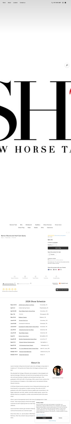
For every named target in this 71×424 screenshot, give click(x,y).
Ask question (63, 235)
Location (15, 2)
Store (4, 2)
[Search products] (67, 65)
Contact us (22, 2)
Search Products (14, 278)
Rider (29, 227)
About (9, 2)
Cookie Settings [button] (52, 420)
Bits (21, 225)
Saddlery (37, 225)
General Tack (13, 225)
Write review (57, 235)
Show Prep (21, 227)
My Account (25, 278)
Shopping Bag (56, 278)
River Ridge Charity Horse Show (27, 311)
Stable (36, 227)
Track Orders (35, 278)
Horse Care (58, 225)
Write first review (63, 289)
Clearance (50, 227)
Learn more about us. (41, 415)
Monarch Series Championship (26, 342)
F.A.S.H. (21, 314)
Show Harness (47, 225)
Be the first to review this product (9, 291)
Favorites (46, 278)
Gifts (42, 227)
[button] (52, 254)
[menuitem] (67, 233)
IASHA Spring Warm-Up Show (26, 305)
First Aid (14, 237)
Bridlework (29, 225)
